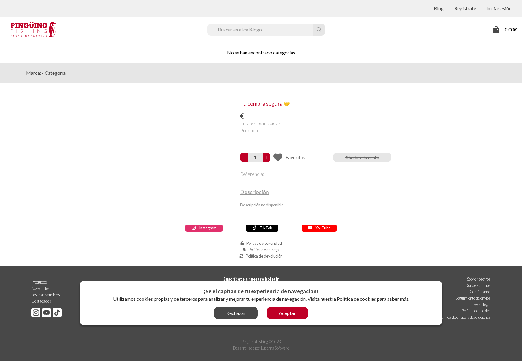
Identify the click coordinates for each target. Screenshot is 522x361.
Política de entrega (264, 249)
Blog (439, 8)
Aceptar (287, 313)
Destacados (41, 301)
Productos (39, 282)
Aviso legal (482, 304)
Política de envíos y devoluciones (465, 317)
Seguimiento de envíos (473, 298)
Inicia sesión (498, 8)
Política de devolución (264, 256)
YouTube (322, 227)
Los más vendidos (45, 294)
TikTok (266, 227)
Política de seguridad (264, 243)
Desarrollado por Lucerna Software (261, 348)
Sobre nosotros (479, 279)
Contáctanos (480, 291)
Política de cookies (356, 299)
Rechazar (236, 313)
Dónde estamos (478, 285)
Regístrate (465, 8)
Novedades (40, 288)
